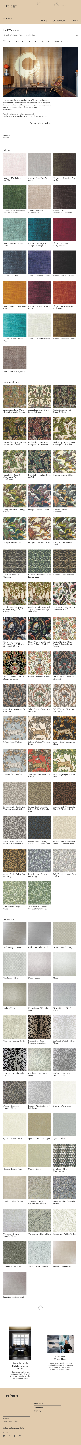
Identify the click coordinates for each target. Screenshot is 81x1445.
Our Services (59, 21)
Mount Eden (38, 1408)
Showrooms (38, 1403)
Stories (74, 21)
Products (7, 18)
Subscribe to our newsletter (14, 1428)
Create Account (60, 5)
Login (56, 3)
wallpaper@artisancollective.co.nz (16, 116)
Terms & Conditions (10, 1421)
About (43, 21)
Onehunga (38, 1411)
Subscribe (40, 3)
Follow (39, 5)
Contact (6, 1419)
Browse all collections (40, 123)
